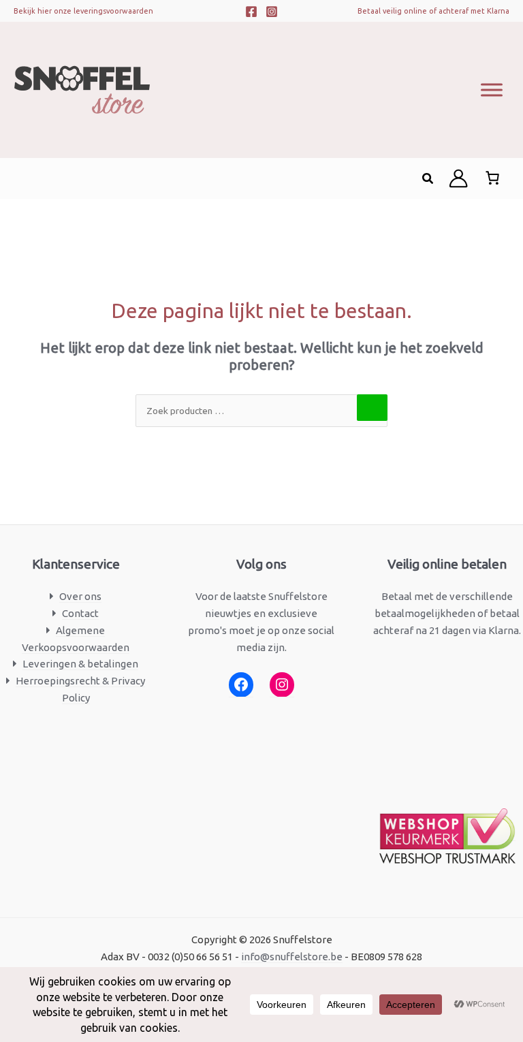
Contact (80, 613)
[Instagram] (272, 11)
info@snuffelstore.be (292, 956)
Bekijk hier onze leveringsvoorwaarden (83, 11)
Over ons (80, 596)
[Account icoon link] (458, 178)
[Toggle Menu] (492, 89)
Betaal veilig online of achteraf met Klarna (433, 11)
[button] (428, 178)
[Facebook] (251, 11)
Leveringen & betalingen (80, 663)
